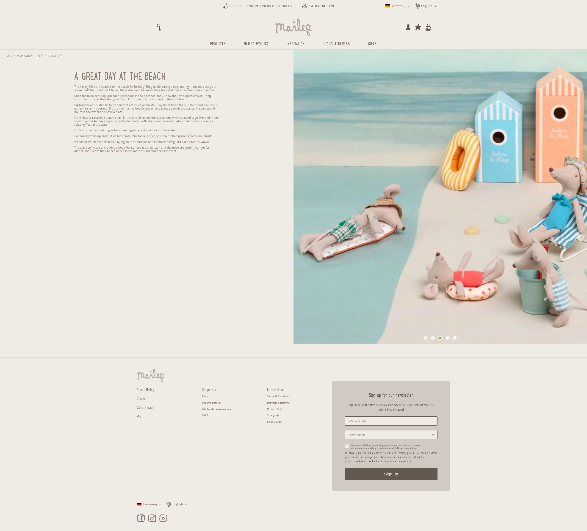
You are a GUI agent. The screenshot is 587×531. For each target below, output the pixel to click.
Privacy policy (406, 453)
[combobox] (390, 434)
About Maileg (145, 389)
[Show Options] (433, 434)
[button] (159, 27)
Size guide (273, 415)
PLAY (40, 55)
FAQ (139, 416)
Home (8, 55)
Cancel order (274, 421)
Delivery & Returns (278, 402)
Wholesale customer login (217, 409)
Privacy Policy (275, 409)
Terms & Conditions (279, 396)
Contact (142, 398)
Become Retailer (211, 402)
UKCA (205, 415)
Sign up (391, 474)
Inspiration (25, 55)
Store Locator (146, 407)
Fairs (205, 396)
